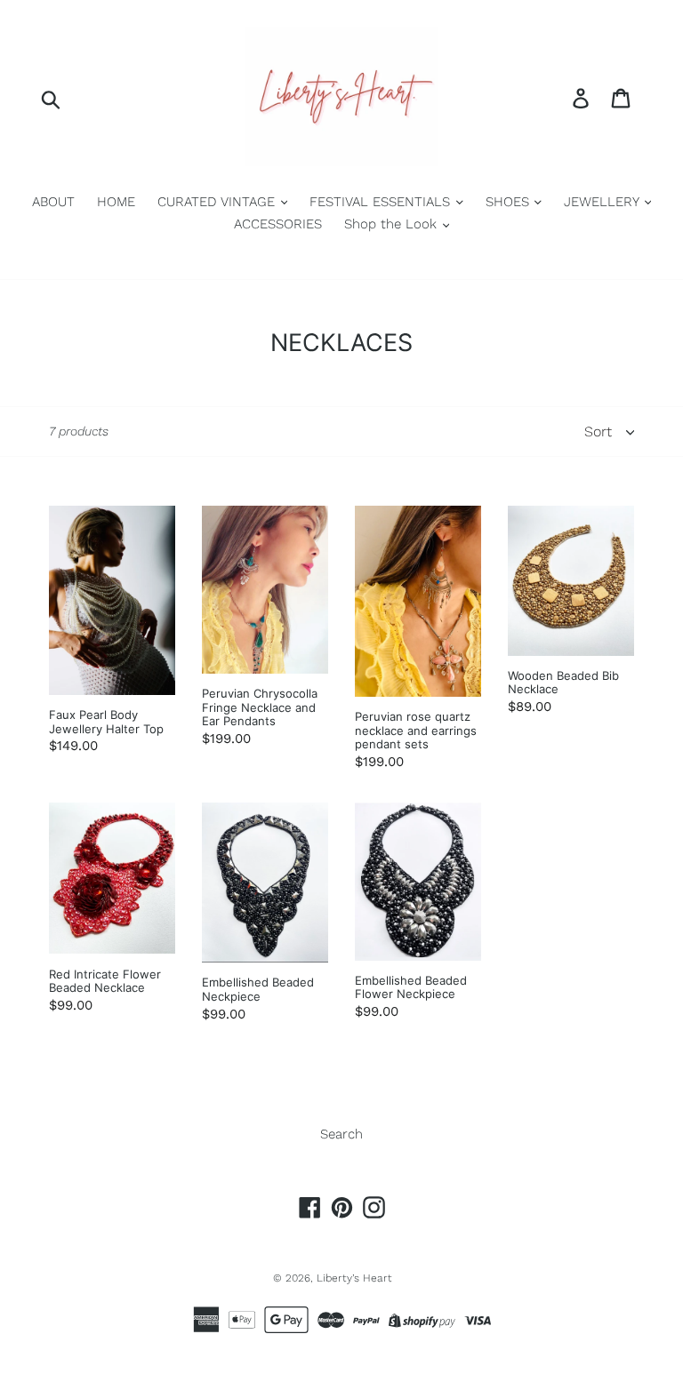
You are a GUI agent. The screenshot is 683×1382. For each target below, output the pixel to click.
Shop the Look (392, 224)
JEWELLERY (603, 202)
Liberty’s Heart (354, 1278)
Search (341, 1134)
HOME (116, 202)
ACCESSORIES (278, 224)
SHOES (510, 202)
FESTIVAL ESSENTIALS (381, 202)
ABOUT (53, 202)
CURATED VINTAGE (218, 202)
